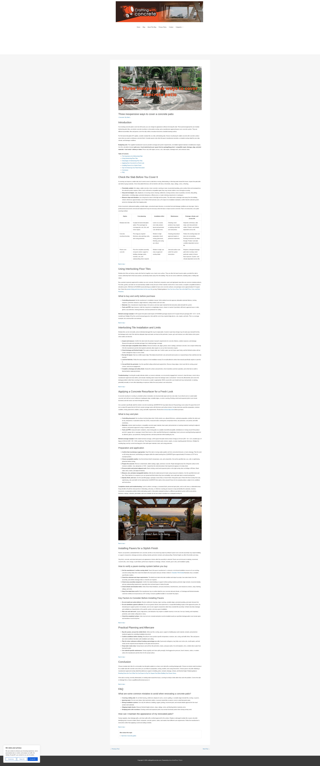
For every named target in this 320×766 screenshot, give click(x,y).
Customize (11, 759)
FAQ (123, 172)
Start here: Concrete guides (128, 735)
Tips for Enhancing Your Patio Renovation (133, 167)
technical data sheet (168, 409)
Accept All (32, 759)
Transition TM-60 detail (178, 572)
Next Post (206, 749)
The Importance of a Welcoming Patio (132, 156)
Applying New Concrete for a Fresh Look (133, 163)
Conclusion (125, 170)
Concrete (121, 117)
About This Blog (152, 27)
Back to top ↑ (122, 264)
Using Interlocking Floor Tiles (130, 158)
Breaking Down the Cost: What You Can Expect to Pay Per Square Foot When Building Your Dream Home (147, 673)
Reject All (22, 759)
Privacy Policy (162, 27)
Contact (171, 27)
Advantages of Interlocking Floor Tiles (132, 160)
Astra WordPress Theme (175, 760)
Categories (179, 27)
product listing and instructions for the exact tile (139, 289)
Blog (144, 27)
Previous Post (114, 749)
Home (138, 27)
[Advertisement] (160, 42)
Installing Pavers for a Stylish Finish (131, 165)
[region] (21, 754)
